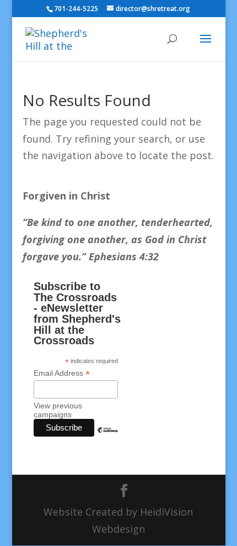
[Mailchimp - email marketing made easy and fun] (107, 438)
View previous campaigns (58, 410)
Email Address (62, 373)
